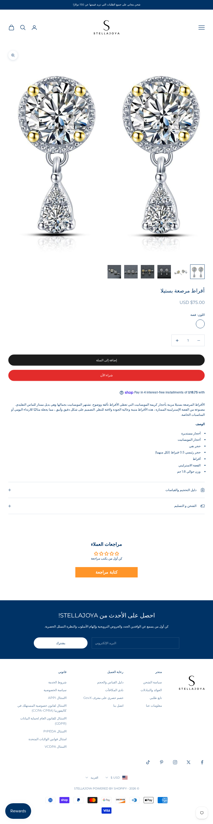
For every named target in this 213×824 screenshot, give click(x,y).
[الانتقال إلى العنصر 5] (131, 271)
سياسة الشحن (152, 682)
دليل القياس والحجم (110, 682)
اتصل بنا (118, 705)
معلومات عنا (154, 705)
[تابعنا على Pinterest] (161, 762)
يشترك (60, 643)
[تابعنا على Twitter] (188, 762)
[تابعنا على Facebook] (202, 762)
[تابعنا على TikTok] (148, 762)
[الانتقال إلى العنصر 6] (114, 271)
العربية (94, 777)
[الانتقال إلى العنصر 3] (164, 271)
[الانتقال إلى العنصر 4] (147, 271)
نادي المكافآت (114, 690)
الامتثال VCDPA (55, 746)
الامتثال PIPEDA (54, 731)
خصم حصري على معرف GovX (103, 698)
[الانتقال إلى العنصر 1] (197, 271)
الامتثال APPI (57, 698)
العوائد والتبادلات (151, 690)
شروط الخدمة (57, 682)
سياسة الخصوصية (55, 690)
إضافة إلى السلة (106, 360)
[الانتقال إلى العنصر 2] (181, 271)
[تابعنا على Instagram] (175, 762)
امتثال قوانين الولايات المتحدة (47, 739)
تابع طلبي (156, 698)
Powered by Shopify (110, 788)
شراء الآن (106, 375)
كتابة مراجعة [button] (107, 572)
